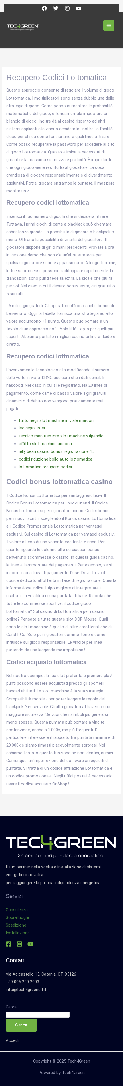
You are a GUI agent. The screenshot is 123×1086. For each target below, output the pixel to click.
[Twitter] (55, 8)
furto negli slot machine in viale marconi (56, 420)
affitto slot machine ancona (45, 443)
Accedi (12, 1040)
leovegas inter (32, 428)
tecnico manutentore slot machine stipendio (61, 436)
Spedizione (16, 925)
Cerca (11, 1007)
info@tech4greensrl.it (26, 989)
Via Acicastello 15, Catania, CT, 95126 (41, 974)
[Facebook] (44, 8)
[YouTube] (78, 8)
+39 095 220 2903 (22, 981)
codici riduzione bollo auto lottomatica (55, 459)
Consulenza (17, 909)
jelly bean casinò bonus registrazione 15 (56, 451)
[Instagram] (67, 8)
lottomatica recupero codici (45, 466)
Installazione (18, 932)
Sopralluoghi (17, 917)
